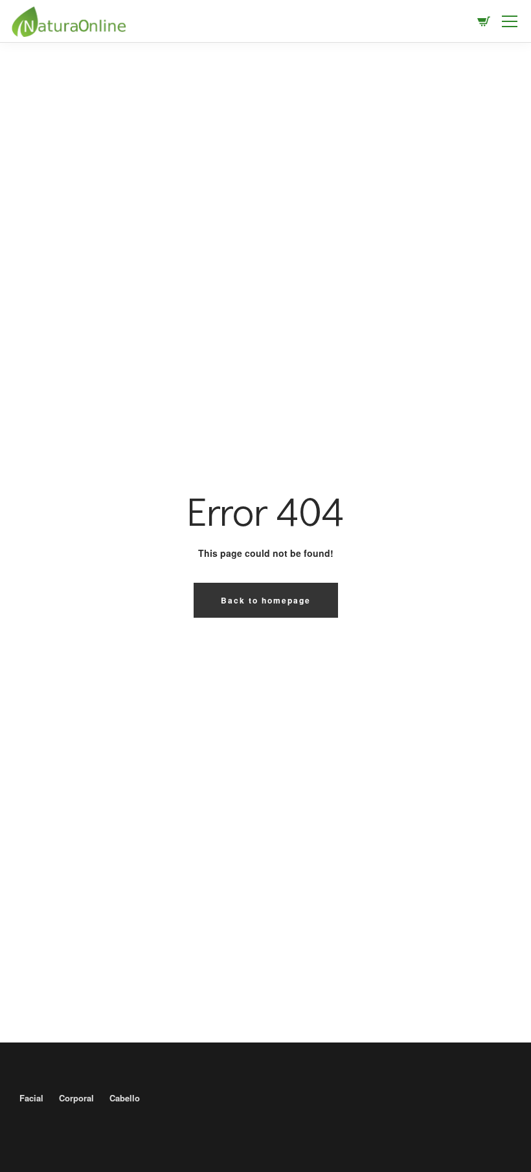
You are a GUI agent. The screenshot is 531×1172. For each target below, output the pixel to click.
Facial (31, 1098)
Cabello (124, 1098)
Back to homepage (266, 600)
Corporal (76, 1098)
